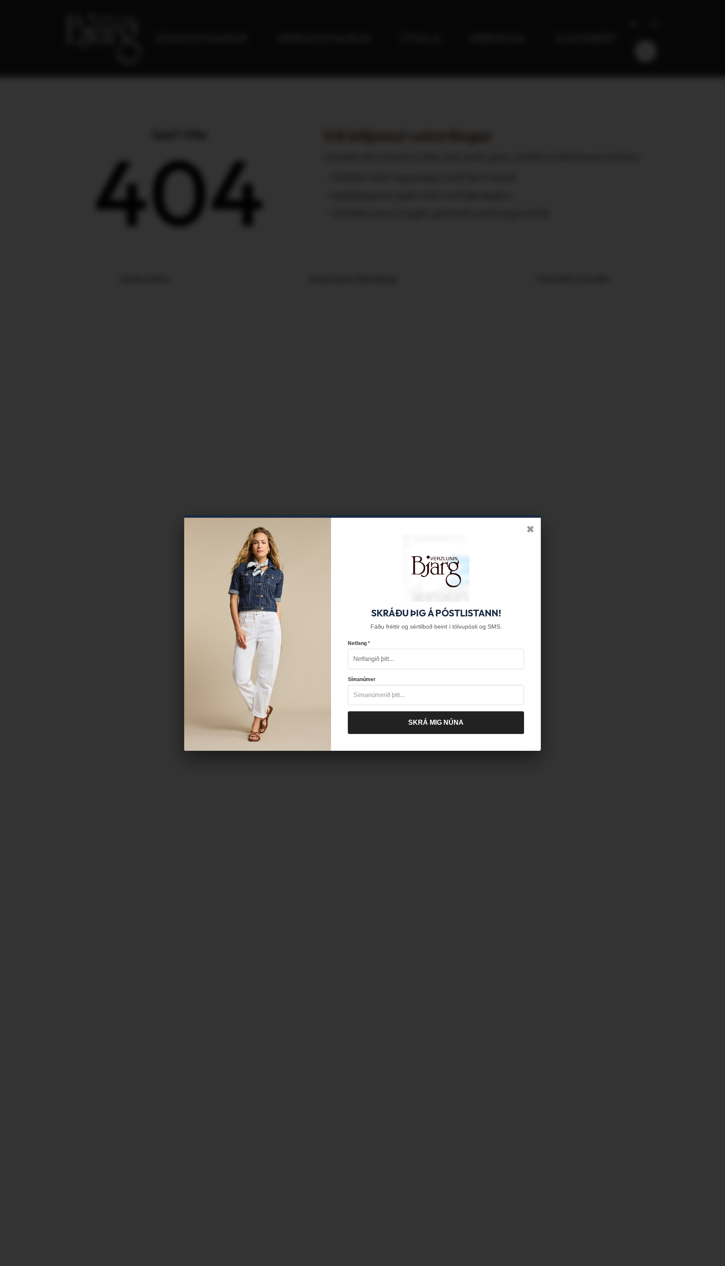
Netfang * (359, 643)
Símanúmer (362, 679)
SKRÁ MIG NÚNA (436, 722)
